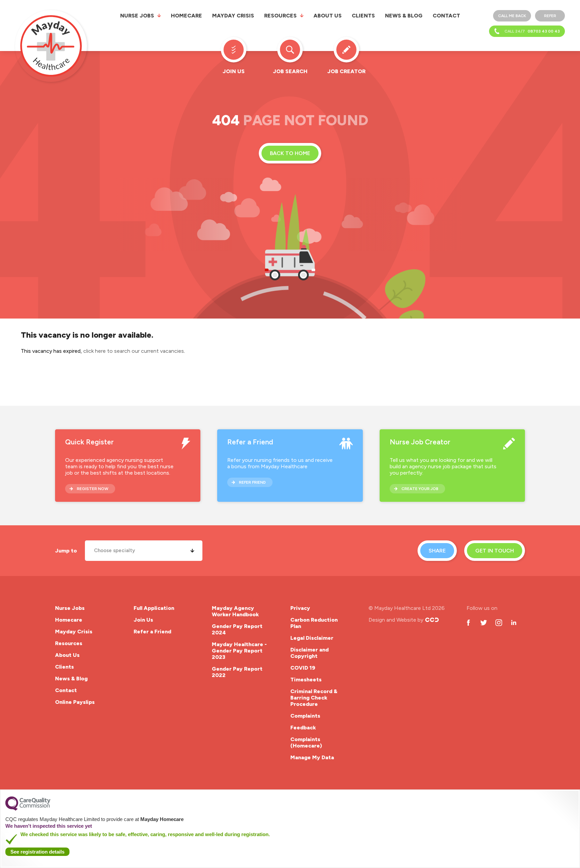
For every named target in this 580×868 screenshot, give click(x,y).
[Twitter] (483, 622)
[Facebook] (468, 622)
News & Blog (404, 15)
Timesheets (306, 679)
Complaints (305, 716)
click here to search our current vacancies (133, 351)
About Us (327, 15)
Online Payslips (75, 702)
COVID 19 (302, 668)
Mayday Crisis (233, 15)
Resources (280, 15)
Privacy (300, 608)
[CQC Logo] (27, 809)
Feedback (303, 727)
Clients (363, 15)
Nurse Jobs (137, 15)
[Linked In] (514, 622)
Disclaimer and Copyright (309, 652)
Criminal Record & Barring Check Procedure (313, 697)
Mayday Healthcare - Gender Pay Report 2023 (239, 650)
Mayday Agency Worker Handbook (235, 611)
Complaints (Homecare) (306, 742)
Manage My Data (312, 757)
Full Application (154, 608)
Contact (446, 15)
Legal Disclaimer (311, 638)
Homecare (186, 15)
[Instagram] (498, 622)
